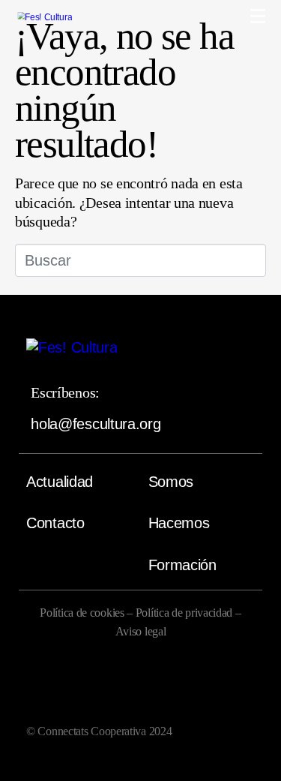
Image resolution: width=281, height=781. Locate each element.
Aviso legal (140, 631)
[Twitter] (169, 687)
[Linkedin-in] (228, 687)
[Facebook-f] (53, 687)
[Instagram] (111, 687)
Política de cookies (82, 612)
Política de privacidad (185, 612)
